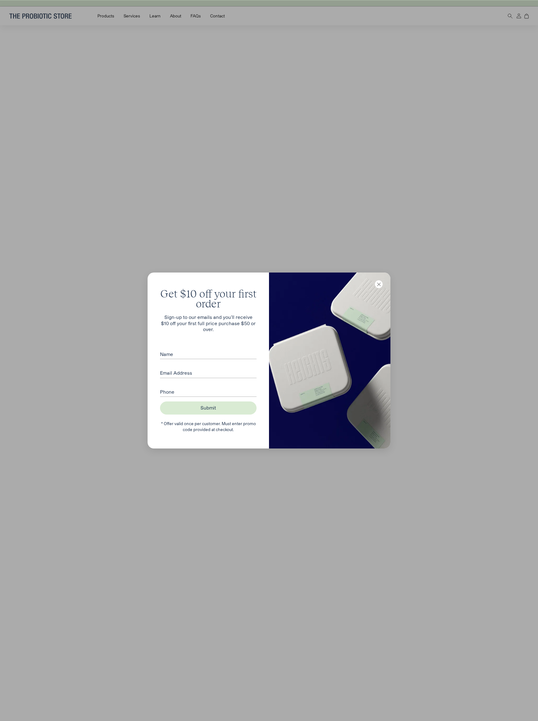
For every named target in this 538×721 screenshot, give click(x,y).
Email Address (176, 373)
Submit (208, 407)
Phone (167, 392)
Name (166, 354)
